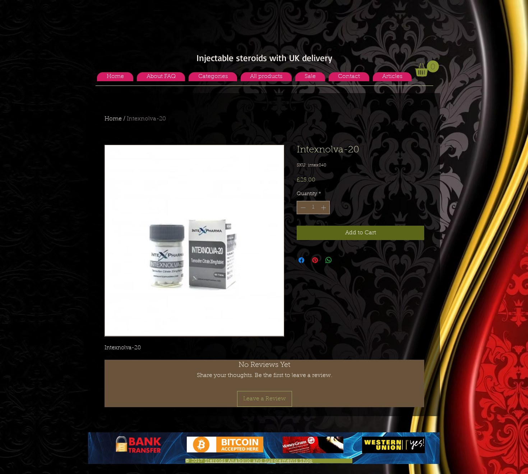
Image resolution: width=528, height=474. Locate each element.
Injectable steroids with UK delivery (264, 57)
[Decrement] (302, 207)
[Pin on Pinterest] (315, 260)
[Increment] (324, 207)
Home (113, 119)
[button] (213, 76)
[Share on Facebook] (301, 260)
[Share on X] (342, 260)
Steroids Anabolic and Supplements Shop (258, 461)
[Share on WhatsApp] (328, 260)
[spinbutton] (313, 207)
